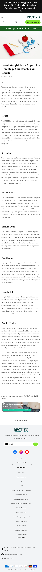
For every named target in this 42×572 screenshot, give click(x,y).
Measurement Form (21, 521)
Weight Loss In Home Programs (21, 490)
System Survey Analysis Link (21, 517)
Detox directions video (21, 499)
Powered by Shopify (30, 569)
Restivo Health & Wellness (18, 569)
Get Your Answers (33, 22)
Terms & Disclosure (21, 530)
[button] (2, 17)
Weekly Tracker (21, 508)
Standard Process (21, 525)
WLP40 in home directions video (21, 503)
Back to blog (22, 420)
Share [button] (5, 82)
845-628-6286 (9, 558)
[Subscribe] (35, 444)
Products (21, 472)
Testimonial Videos (21, 494)
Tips (21, 481)
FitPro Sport (8, 192)
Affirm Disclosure (20, 534)
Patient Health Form (21, 512)
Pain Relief (21, 486)
